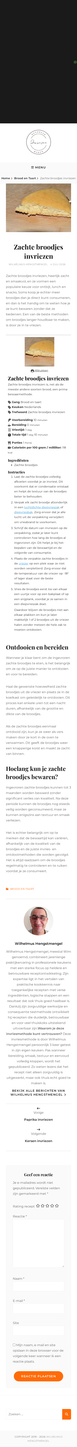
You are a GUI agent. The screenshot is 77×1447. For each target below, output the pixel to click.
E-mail (19, 1301)
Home (5, 178)
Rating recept (24, 1206)
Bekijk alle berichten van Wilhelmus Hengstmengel (37, 1092)
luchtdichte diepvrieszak (42, 507)
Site (16, 1323)
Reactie (20, 1216)
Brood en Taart (25, 178)
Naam (18, 1279)
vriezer (23, 563)
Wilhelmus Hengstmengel (28, 264)
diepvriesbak (23, 512)
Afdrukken (41, 370)
